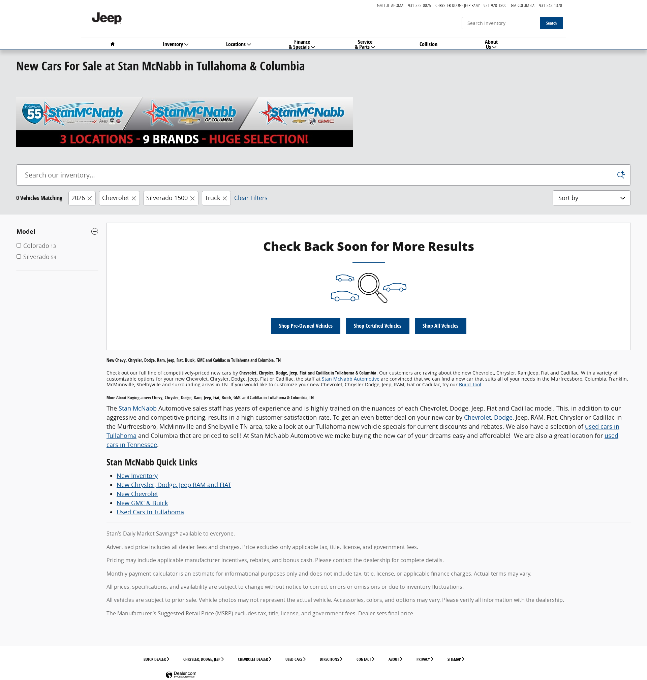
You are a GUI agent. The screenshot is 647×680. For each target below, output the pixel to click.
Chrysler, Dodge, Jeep (201, 659)
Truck (212, 198)
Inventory (173, 44)
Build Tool (470, 384)
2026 (78, 198)
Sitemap (454, 659)
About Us (491, 44)
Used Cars (293, 659)
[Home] (107, 15)
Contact (364, 659)
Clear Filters (251, 198)
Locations (236, 44)
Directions (329, 659)
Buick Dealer (155, 659)
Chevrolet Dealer (253, 659)
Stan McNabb (138, 408)
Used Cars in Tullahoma (150, 512)
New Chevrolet (137, 494)
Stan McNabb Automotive (350, 379)
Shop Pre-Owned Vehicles (306, 325)
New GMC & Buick (142, 503)
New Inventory (137, 476)
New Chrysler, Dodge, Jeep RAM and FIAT (174, 485)
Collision (428, 44)
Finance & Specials (299, 44)
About (394, 659)
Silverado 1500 (167, 198)
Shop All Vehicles (440, 325)
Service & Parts (364, 44)
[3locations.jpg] (184, 122)
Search (551, 23)
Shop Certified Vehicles (377, 325)
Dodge (503, 417)
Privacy (423, 659)
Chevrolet (115, 198)
